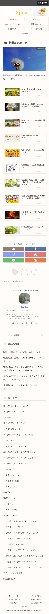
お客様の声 (13, 603)
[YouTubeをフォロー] (35, 254)
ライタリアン (36, 596)
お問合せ (24, 606)
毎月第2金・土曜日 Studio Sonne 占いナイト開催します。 (24, 359)
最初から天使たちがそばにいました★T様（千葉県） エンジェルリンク (23, 378)
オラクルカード (13, 596)
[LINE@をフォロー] (13, 260)
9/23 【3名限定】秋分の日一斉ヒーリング (21, 352)
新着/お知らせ (36, 599)
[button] (42, 335)
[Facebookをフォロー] (35, 249)
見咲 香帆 (24, 307)
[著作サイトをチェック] (13, 249)
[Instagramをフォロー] (13, 254)
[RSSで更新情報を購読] (35, 260)
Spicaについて (36, 603)
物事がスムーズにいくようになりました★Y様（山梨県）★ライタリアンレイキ (23, 368)
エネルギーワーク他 (12, 599)
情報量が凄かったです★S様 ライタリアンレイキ (24, 387)
